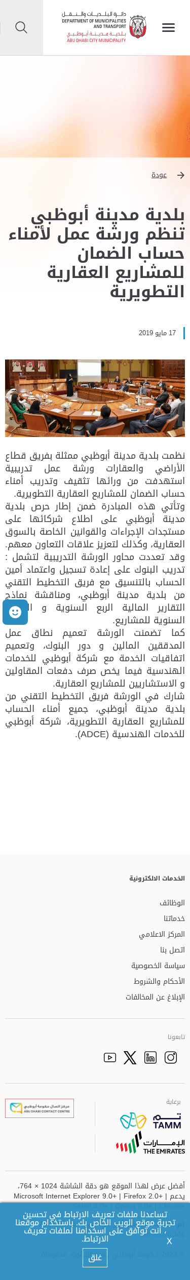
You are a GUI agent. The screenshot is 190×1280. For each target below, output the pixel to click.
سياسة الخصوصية (158, 966)
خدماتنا (174, 919)
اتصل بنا (172, 950)
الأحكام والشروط (159, 982)
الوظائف (172, 903)
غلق (95, 1257)
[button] (95, 175)
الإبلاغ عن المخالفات (155, 997)
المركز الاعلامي (162, 935)
